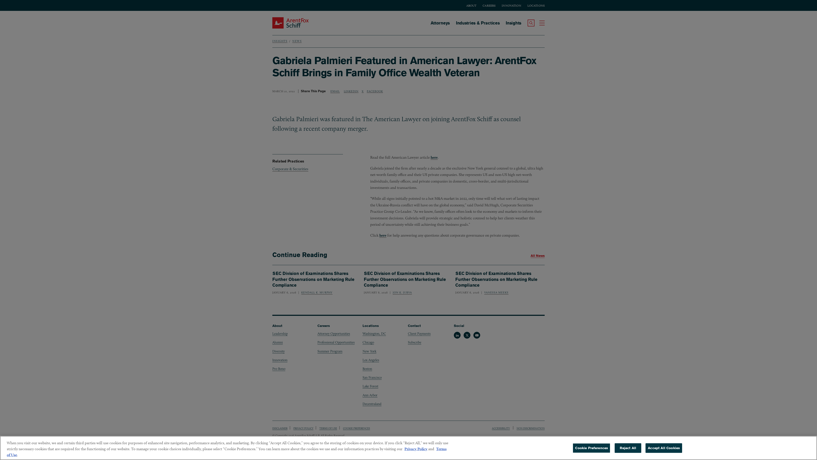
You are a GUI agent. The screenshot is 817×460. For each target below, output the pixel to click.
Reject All (628, 448)
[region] (408, 448)
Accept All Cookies (664, 448)
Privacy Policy (415, 449)
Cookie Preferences (591, 448)
